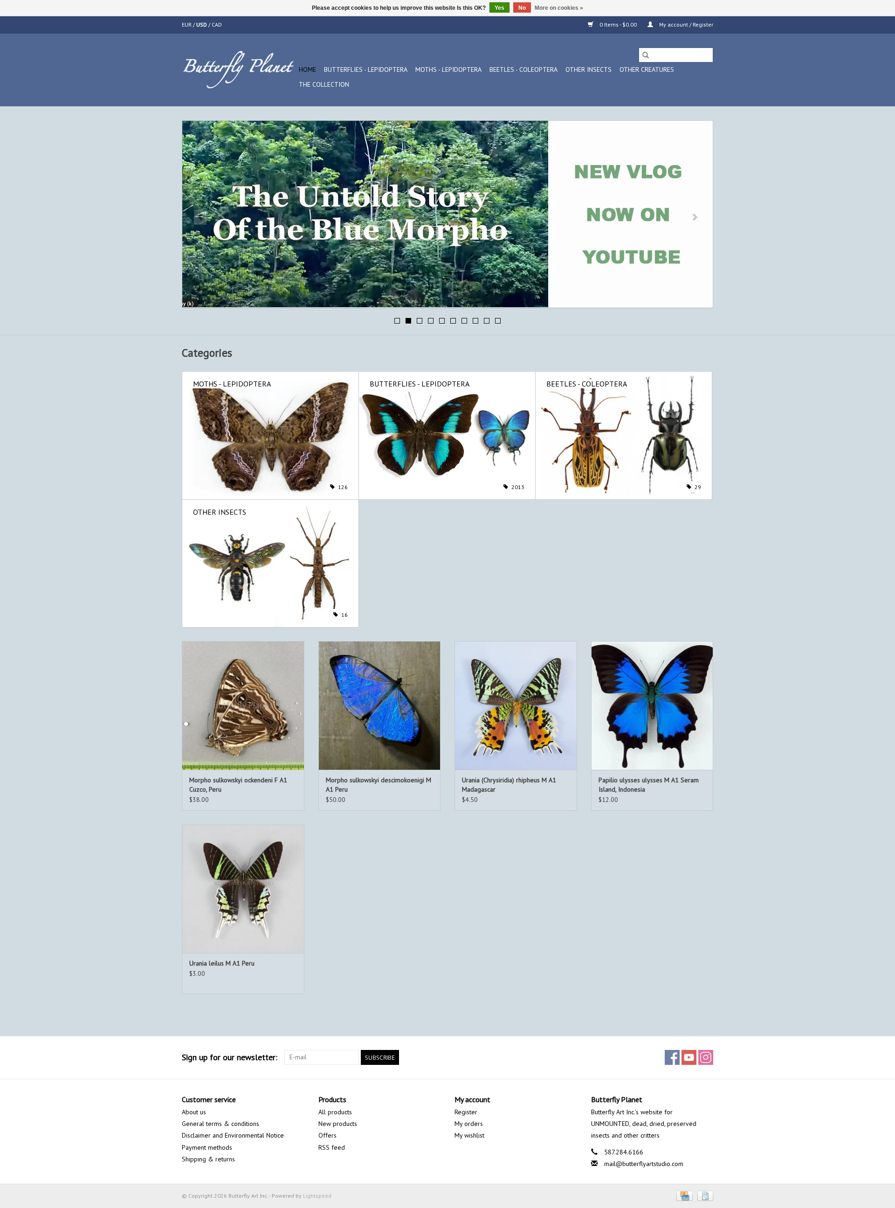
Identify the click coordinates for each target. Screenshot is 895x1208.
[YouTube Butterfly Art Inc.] (689, 1057)
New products (337, 1123)
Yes (499, 8)
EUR (187, 24)
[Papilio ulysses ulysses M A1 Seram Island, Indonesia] (652, 705)
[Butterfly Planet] (239, 70)
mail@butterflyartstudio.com (643, 1164)
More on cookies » (559, 8)
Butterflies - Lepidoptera (365, 69)
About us (194, 1112)
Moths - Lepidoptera (448, 69)
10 (498, 321)
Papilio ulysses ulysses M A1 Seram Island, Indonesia (649, 785)
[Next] (694, 217)
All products (335, 1112)
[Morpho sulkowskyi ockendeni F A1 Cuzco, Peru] (243, 705)
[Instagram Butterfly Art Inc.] (705, 1057)
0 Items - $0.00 (618, 24)
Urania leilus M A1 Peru (222, 963)
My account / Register (685, 24)
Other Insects (588, 69)
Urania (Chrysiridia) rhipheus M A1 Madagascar (509, 785)
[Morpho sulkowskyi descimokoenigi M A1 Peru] (379, 705)
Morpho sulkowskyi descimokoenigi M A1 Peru (378, 785)
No (522, 8)
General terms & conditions (220, 1123)
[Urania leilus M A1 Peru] (243, 889)
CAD (217, 24)
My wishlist (469, 1135)
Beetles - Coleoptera (523, 69)
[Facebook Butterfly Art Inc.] (672, 1057)
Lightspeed (317, 1195)
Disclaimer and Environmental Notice (233, 1135)
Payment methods (207, 1147)
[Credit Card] (683, 1195)
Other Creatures (647, 69)
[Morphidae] (447, 214)
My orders (468, 1123)
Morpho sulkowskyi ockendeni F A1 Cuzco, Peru (238, 785)
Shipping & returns (208, 1159)
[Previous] (200, 217)
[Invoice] (703, 1195)
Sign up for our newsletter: (229, 1057)
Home (307, 69)
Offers (327, 1135)
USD (202, 24)
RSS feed (331, 1147)
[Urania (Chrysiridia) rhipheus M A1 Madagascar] (515, 705)
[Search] (646, 55)
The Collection (324, 84)
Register (465, 1112)
